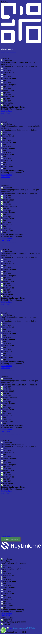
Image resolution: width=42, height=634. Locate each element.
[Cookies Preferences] (3, 630)
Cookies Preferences (11, 539)
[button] (21, 518)
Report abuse (6, 536)
